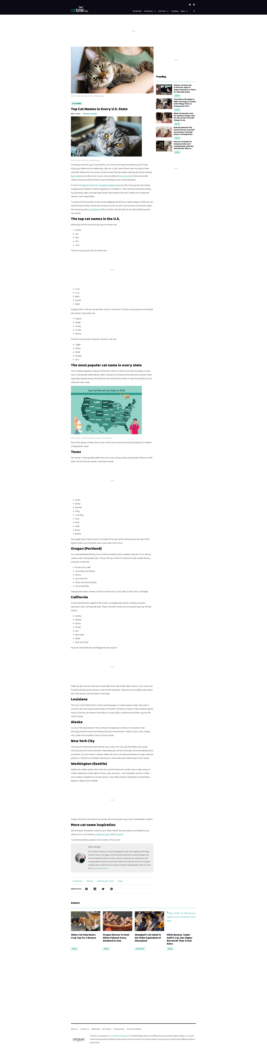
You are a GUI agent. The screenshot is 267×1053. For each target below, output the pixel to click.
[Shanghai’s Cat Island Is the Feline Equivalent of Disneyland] (149, 921)
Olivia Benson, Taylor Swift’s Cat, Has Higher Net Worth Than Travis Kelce (179, 939)
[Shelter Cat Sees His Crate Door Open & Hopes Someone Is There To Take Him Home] (164, 89)
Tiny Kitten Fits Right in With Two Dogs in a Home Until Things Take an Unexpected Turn (185, 102)
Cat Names (148, 11)
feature (90, 881)
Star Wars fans (125, 176)
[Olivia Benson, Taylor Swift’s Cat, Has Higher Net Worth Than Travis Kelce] (181, 921)
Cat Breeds (137, 11)
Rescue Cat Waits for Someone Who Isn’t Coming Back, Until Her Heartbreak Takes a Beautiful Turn (184, 145)
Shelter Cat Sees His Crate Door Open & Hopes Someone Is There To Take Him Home (185, 88)
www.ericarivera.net (99, 868)
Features (140, 949)
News (177, 96)
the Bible (77, 176)
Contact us (84, 1029)
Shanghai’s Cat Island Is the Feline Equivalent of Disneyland (148, 937)
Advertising (95, 1029)
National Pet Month (89, 185)
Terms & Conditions (134, 1029)
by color (106, 834)
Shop (183, 11)
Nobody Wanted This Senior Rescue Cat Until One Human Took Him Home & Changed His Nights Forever (184, 131)
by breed (97, 834)
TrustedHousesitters (107, 185)
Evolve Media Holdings (117, 1036)
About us (74, 1029)
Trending (174, 11)
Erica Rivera (91, 114)
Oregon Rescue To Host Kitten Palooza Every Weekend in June (116, 937)
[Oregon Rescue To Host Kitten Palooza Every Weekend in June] (117, 921)
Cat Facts (162, 11)
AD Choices (106, 1029)
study (120, 881)
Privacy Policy (119, 1029)
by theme (118, 834)
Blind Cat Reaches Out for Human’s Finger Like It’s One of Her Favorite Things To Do (184, 116)
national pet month (105, 881)
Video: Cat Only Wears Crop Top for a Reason (83, 936)
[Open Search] (194, 11)
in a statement (93, 209)
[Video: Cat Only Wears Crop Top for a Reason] (85, 921)
